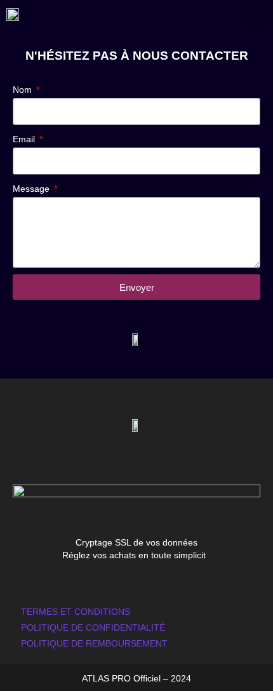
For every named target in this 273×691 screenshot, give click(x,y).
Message (32, 189)
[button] (260, 16)
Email (25, 139)
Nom (23, 89)
